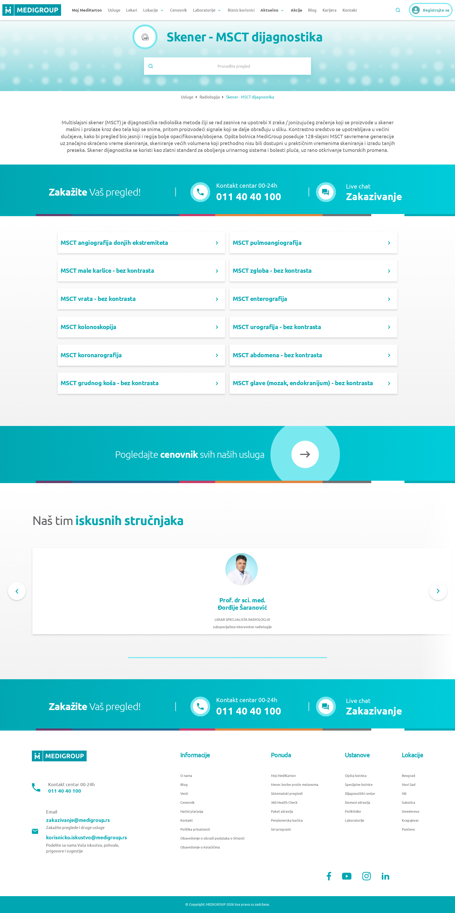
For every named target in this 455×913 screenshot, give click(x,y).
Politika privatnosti (195, 829)
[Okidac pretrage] (398, 10)
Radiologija (210, 97)
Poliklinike (353, 811)
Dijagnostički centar (360, 794)
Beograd (408, 776)
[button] (359, 192)
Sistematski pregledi (287, 794)
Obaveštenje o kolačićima (200, 847)
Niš (404, 794)
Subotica (408, 803)
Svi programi (281, 829)
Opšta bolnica (356, 776)
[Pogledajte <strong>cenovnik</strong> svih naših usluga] (305, 454)
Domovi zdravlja (357, 803)
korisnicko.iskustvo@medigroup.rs (86, 837)
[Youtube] (347, 876)
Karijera (330, 10)
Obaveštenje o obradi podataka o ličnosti (212, 838)
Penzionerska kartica (287, 820)
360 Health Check (284, 803)
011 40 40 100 (64, 791)
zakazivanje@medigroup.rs (78, 820)
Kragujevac (410, 820)
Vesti (184, 794)
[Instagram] (366, 876)
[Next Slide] (438, 591)
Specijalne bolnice (359, 785)
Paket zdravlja (282, 811)
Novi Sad (409, 785)
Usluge (114, 10)
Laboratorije (354, 820)
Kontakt (350, 10)
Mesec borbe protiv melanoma (294, 785)
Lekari (131, 10)
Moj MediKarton (283, 776)
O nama (186, 776)
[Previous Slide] (17, 591)
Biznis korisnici (241, 10)
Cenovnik (178, 10)
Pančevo (408, 829)
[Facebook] (329, 876)
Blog (312, 10)
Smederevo (410, 811)
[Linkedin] (385, 876)
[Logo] (31, 10)
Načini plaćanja (191, 811)
